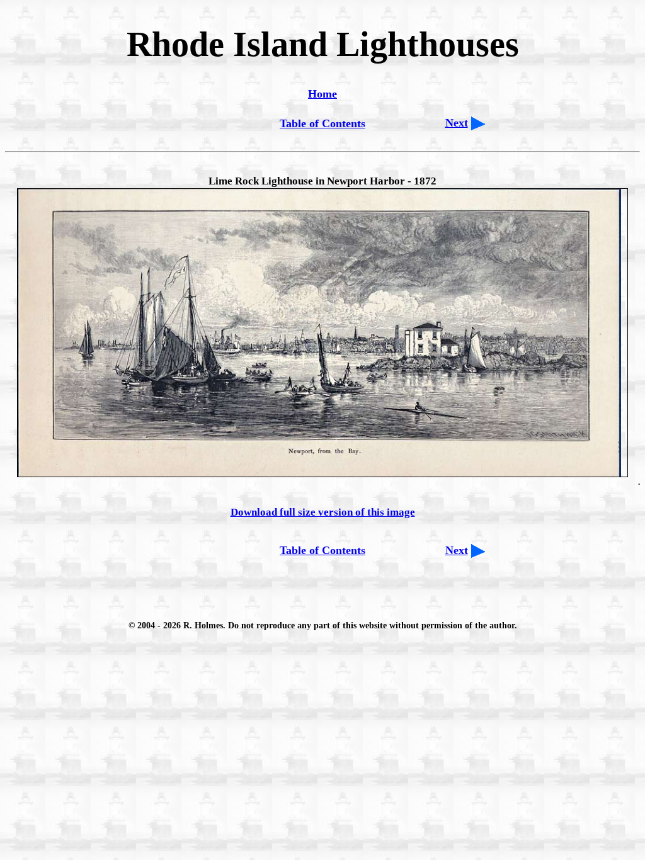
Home (322, 94)
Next (456, 122)
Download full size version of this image (323, 512)
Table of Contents (322, 123)
